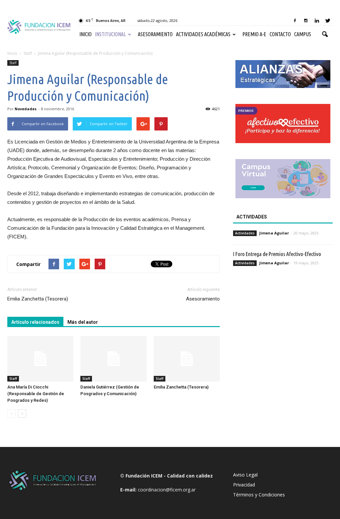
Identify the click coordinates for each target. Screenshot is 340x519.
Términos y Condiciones (259, 494)
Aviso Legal (245, 475)
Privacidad (244, 484)
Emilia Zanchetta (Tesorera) (37, 299)
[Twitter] (328, 21)
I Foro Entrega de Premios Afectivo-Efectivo (277, 254)
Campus (302, 34)
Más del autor (82, 322)
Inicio (85, 34)
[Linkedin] (317, 21)
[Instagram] (306, 21)
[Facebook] (295, 21)
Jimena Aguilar (274, 232)
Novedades (26, 108)
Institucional (110, 34)
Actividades (245, 233)
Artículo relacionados (35, 322)
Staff (13, 62)
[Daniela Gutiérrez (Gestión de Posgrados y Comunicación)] (113, 359)
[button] (325, 35)
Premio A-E (254, 34)
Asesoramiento (155, 34)
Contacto (280, 34)
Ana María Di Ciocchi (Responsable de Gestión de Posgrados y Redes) (35, 394)
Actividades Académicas (203, 34)
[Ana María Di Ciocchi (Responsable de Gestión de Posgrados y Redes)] (40, 359)
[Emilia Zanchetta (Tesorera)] (187, 359)
